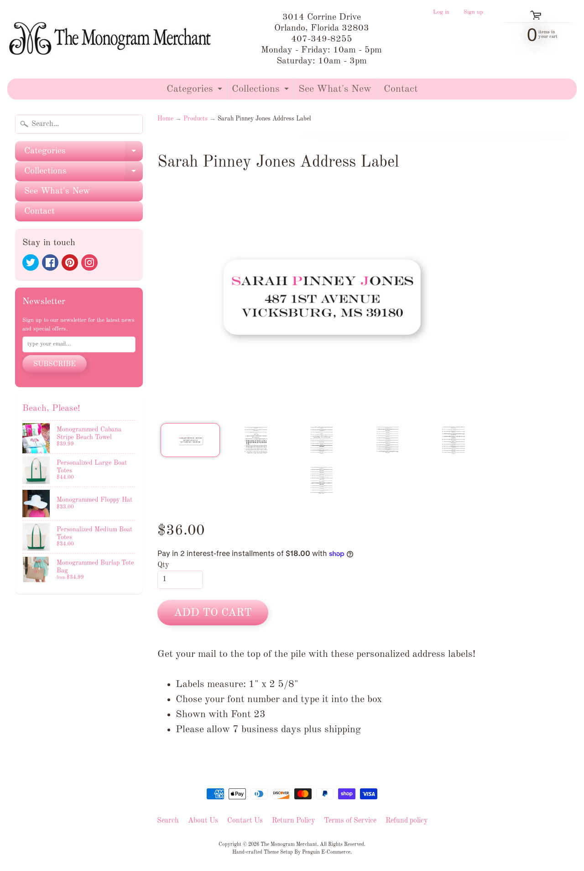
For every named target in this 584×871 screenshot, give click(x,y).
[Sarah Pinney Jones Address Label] (190, 440)
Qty (163, 565)
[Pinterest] (70, 262)
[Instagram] (89, 262)
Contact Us (245, 820)
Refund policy (407, 820)
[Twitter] (30, 262)
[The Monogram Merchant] (112, 39)
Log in (441, 12)
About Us (203, 820)
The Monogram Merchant (289, 844)
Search (168, 820)
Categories (195, 91)
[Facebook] (50, 262)
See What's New (334, 89)
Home (165, 119)
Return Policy (293, 820)
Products (195, 119)
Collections (261, 91)
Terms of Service (350, 820)
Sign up (473, 12)
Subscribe (54, 364)
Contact (401, 89)
